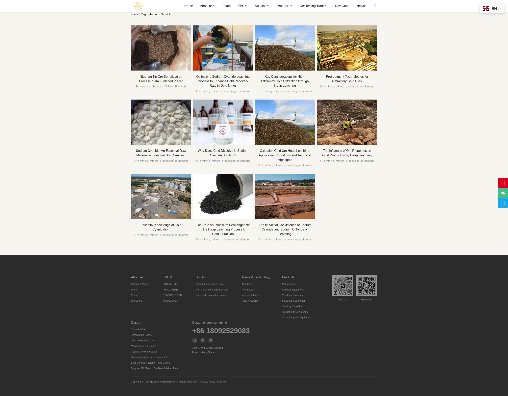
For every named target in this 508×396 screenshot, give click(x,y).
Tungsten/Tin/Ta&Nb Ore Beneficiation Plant (154, 368)
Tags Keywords (250, 300)
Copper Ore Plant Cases (144, 351)
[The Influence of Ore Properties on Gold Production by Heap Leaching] (347, 122)
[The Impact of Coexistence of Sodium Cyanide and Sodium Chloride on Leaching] (285, 196)
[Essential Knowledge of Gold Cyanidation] (161, 196)
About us (206, 6)
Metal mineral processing (209, 284)
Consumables (289, 284)
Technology (248, 289)
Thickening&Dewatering (295, 312)
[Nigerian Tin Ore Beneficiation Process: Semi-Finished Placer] (161, 48)
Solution (261, 6)
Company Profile (140, 284)
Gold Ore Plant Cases (142, 340)
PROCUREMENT (172, 289)
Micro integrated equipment (297, 317)
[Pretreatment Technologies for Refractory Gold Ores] (347, 48)
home (134, 14)
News (361, 6)
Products (283, 6)
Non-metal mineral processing (212, 289)
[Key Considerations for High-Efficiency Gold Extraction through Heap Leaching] (285, 48)
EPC (241, 6)
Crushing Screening (293, 295)
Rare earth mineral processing (212, 295)
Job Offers (136, 300)
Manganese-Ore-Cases (143, 346)
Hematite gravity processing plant (149, 357)
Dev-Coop (342, 6)
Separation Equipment (294, 300)
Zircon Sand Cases (141, 335)
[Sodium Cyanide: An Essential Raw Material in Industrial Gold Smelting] (161, 122)
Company (247, 284)
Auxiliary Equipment (293, 289)
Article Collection (251, 295)
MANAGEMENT (171, 300)
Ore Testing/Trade (312, 6)
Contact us (136, 295)
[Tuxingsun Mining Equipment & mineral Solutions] (138, 6)
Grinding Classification (294, 306)
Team (227, 6)
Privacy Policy (207, 381)
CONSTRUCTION (172, 295)
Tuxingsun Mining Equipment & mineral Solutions (171, 381)
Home (188, 6)
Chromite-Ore (138, 329)
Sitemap (221, 381)
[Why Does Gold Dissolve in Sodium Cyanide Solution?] (223, 122)
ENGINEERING (171, 284)
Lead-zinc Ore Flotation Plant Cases (150, 362)
